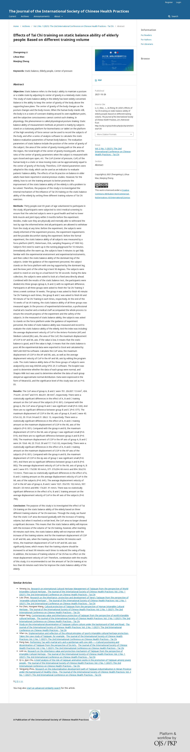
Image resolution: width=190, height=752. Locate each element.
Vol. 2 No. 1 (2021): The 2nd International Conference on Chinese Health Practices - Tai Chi (74, 26)
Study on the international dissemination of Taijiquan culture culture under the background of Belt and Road (72, 624)
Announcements (42, 16)
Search (174, 16)
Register (169, 2)
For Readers (146, 35)
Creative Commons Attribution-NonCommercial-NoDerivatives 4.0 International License (112, 194)
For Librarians (147, 44)
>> (21, 681)
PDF (100, 80)
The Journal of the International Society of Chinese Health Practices (69, 11)
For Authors (146, 39)
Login (178, 2)
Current (12, 16)
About (57, 16)
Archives (25, 16)
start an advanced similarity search (44, 688)
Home (16, 26)
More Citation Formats (107, 134)
